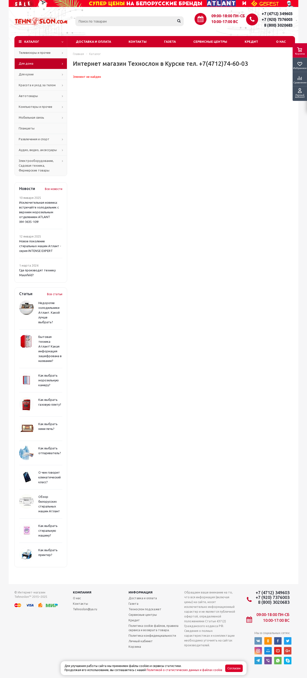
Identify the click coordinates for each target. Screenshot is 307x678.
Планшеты (27, 128)
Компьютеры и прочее (35, 106)
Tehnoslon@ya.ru (85, 609)
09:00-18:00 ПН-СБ (228, 16)
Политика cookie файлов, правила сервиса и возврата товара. (153, 628)
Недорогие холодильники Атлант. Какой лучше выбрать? (49, 312)
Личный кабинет (141, 641)
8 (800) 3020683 (278, 25)
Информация (141, 592)
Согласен (234, 668)
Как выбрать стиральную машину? (48, 530)
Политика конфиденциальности (152, 635)
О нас (281, 41)
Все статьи (54, 294)
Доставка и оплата (93, 41)
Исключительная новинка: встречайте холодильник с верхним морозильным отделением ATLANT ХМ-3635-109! (39, 212)
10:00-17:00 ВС (224, 21)
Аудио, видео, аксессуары (38, 150)
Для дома (26, 63)
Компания (82, 592)
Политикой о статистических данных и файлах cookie (184, 670)
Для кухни (26, 74)
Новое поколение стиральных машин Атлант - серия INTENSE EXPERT (40, 245)
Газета (170, 41)
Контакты (138, 41)
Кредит (251, 41)
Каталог (31, 41)
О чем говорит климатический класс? (49, 477)
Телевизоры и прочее (35, 52)
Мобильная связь (31, 117)
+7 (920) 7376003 (277, 19)
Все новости (53, 188)
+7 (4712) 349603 (277, 14)
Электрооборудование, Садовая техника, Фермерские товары (36, 165)
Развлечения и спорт (34, 139)
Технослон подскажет (145, 609)
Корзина (135, 646)
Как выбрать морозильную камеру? (48, 380)
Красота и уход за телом (37, 85)
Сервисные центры (210, 41)
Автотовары (28, 96)
